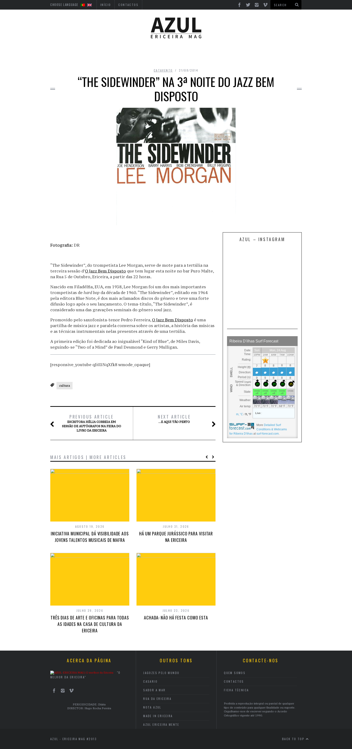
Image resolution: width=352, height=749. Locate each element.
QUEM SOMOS (234, 673)
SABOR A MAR (154, 690)
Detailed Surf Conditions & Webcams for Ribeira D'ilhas (258, 429)
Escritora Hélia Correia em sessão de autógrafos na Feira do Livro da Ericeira (91, 423)
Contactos (234, 681)
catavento (163, 70)
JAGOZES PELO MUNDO (161, 673)
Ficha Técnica (236, 690)
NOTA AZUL (152, 707)
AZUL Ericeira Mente (161, 724)
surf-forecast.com (267, 433)
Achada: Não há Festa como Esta (176, 617)
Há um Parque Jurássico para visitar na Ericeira (176, 536)
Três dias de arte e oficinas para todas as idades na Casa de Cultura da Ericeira (90, 624)
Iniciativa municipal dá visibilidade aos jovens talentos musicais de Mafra (90, 536)
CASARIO (150, 681)
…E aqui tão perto (174, 419)
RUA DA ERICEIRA (157, 699)
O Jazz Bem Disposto (105, 271)
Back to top (294, 739)
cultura (64, 385)
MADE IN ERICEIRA (158, 716)
